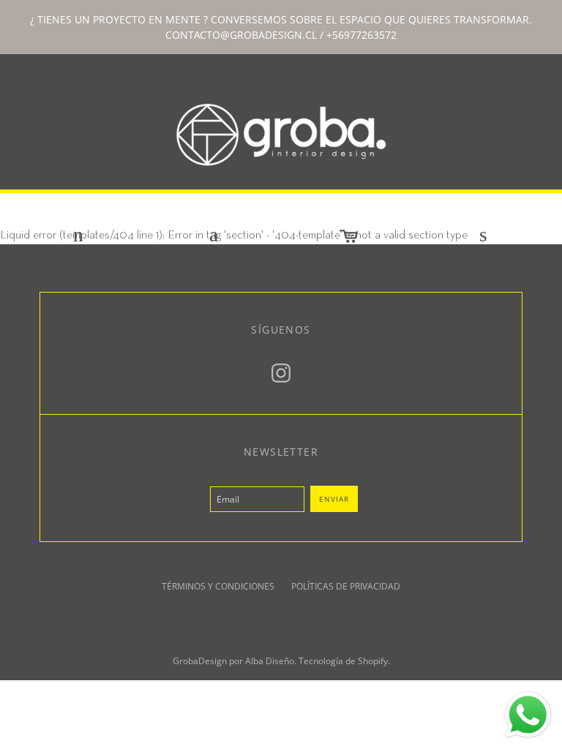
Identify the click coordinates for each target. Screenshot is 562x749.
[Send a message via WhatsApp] (528, 715)
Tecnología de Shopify (343, 661)
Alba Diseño (269, 661)
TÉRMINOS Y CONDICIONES (218, 586)
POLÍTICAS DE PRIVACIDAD (345, 586)
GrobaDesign (200, 661)
